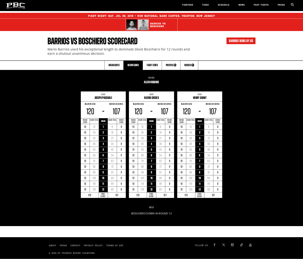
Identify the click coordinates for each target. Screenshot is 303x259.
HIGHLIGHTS (114, 65)
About (52, 246)
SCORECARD (133, 65)
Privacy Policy (93, 246)
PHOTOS (170, 65)
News (242, 5)
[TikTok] (241, 245)
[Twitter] (223, 245)
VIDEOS (188, 65)
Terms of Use (114, 246)
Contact (75, 246)
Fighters (187, 5)
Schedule (224, 5)
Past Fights (261, 5)
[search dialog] (292, 4)
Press (281, 5)
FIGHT (152, 65)
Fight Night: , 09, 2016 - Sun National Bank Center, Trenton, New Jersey (151, 16)
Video (205, 5)
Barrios (58, 41)
